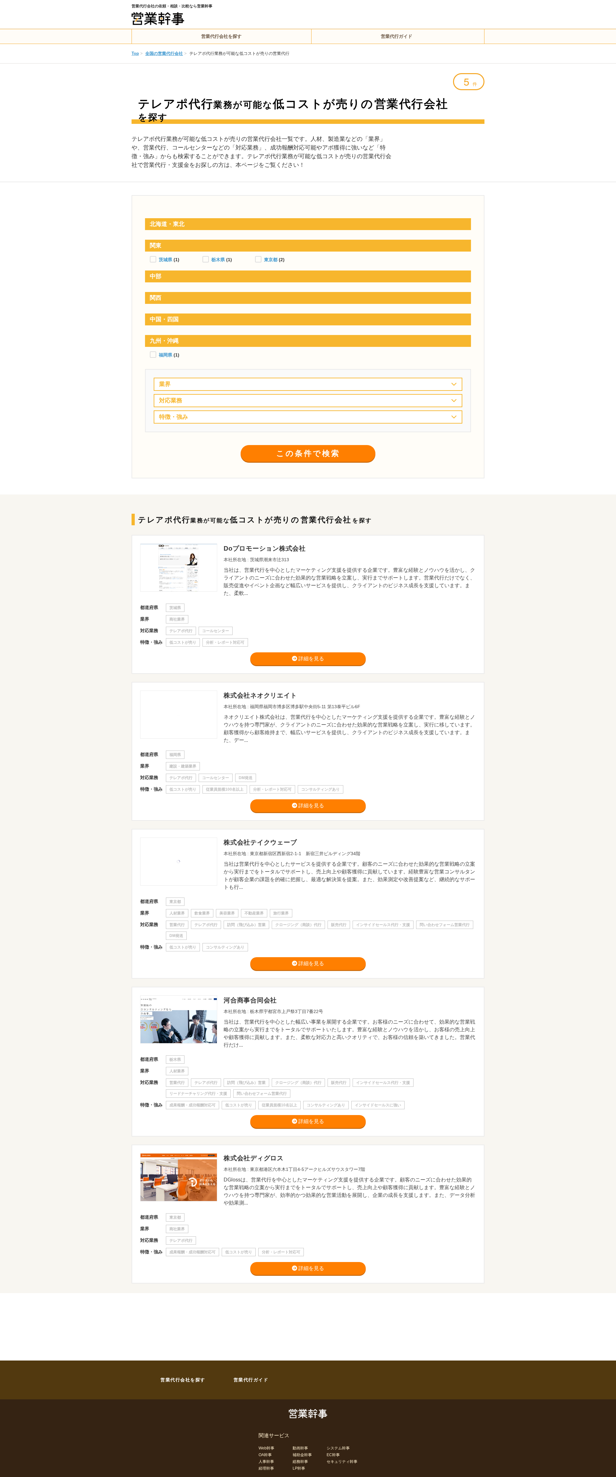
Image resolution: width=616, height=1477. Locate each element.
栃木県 (218, 259)
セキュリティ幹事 (342, 1461)
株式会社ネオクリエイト (260, 695)
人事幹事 (266, 1461)
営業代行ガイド (396, 36)
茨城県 (166, 259)
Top (135, 53)
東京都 (271, 259)
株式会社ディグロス (254, 1158)
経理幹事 (266, 1468)
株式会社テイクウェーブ (260, 842)
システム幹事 (338, 1448)
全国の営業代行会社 (164, 53)
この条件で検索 (308, 453)
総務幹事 (300, 1461)
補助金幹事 (302, 1455)
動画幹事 (300, 1448)
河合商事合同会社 (250, 1000)
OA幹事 (265, 1455)
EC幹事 (333, 1455)
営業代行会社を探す (221, 36)
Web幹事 (266, 1448)
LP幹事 (299, 1468)
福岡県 (166, 354)
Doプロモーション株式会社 (265, 548)
